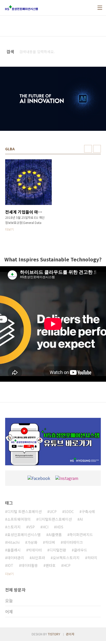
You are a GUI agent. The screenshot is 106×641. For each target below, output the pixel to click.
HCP (66, 565)
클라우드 (80, 550)
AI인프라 (38, 557)
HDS (59, 526)
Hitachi (13, 542)
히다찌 (50, 542)
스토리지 (14, 526)
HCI (45, 526)
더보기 (9, 573)
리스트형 (97, 149)
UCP (53, 511)
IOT (10, 565)
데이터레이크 (73, 542)
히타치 (92, 557)
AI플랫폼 (55, 534)
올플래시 (14, 550)
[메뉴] (100, 8)
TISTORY (54, 634)
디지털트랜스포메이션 (55, 519)
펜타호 (51, 565)
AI (81, 519)
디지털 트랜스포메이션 (24, 511)
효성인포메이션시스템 (24, 534)
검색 (96, 51)
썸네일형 (88, 149)
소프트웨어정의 (19, 519)
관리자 (70, 634)
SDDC (69, 511)
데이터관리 (15, 557)
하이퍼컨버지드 (81, 534)
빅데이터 (35, 550)
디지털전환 (57, 550)
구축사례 (88, 511)
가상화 (32, 542)
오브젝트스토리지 (66, 557)
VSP (31, 526)
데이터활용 (29, 565)
